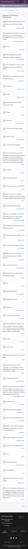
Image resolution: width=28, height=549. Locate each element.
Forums (15, 531)
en (21, 517)
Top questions (4, 531)
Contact (24, 531)
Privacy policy (7, 542)
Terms (21, 542)
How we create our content (7, 520)
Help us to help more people (14, 5)
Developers (7, 525)
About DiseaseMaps (7, 516)
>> (26, 506)
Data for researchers (7, 523)
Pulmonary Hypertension (10, 10)
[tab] (14, 16)
